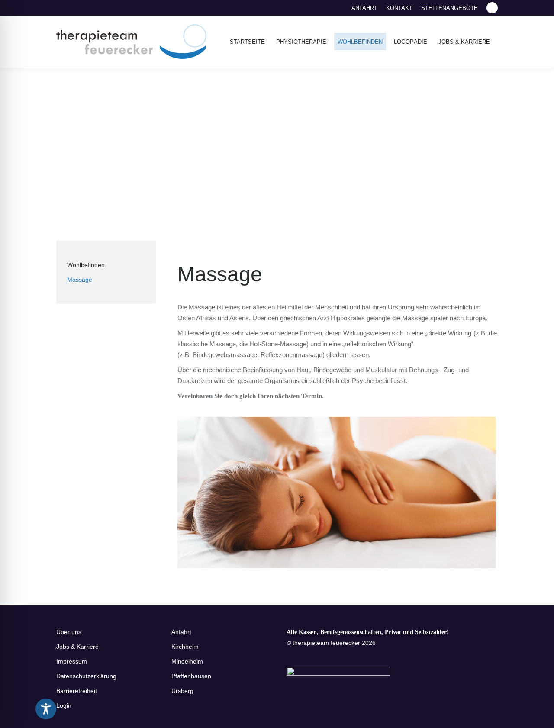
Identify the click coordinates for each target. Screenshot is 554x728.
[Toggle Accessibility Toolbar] (46, 709)
